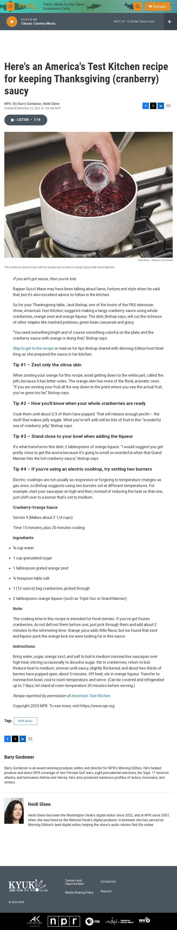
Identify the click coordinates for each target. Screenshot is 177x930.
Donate (159, 6)
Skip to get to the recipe (33, 348)
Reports (106, 891)
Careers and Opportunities (74, 882)
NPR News (25, 721)
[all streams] (170, 21)
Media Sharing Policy (79, 892)
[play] (11, 21)
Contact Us (108, 881)
